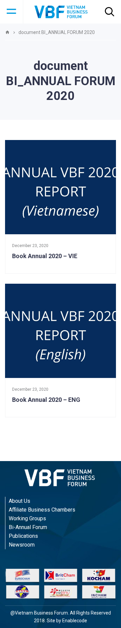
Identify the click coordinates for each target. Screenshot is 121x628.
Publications (23, 536)
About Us (19, 501)
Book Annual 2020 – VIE (44, 255)
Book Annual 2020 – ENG (46, 399)
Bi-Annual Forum (28, 527)
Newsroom (22, 545)
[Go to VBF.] (7, 32)
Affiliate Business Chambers (42, 510)
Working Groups (27, 518)
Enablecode (74, 620)
